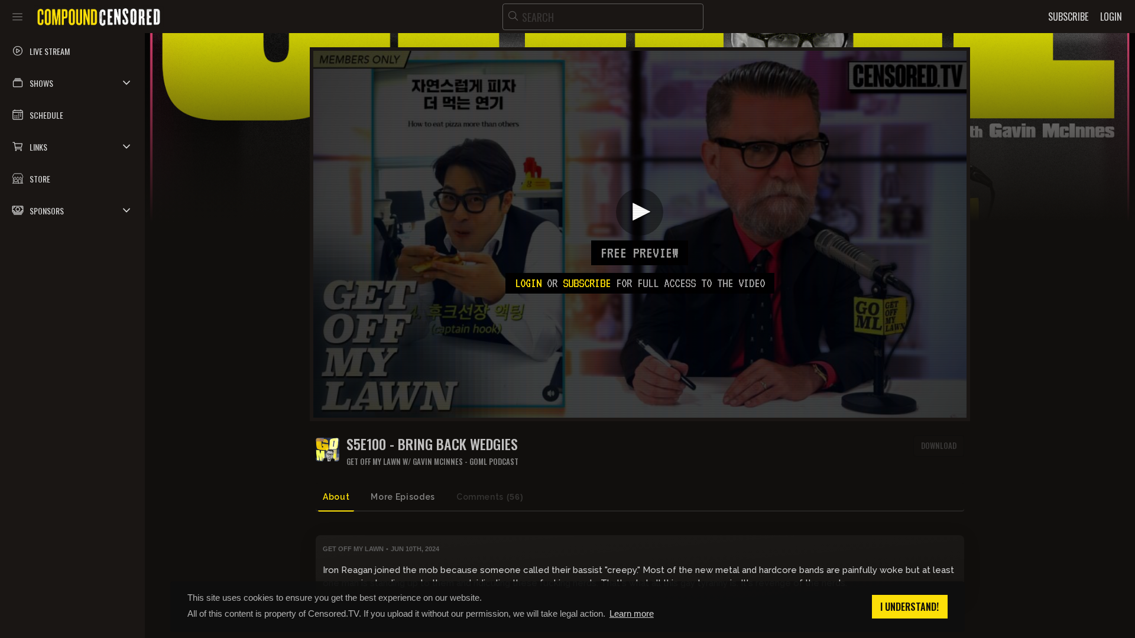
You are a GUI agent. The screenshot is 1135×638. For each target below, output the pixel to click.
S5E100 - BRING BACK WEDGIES (432, 444)
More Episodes (402, 497)
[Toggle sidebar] (17, 16)
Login (528, 283)
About (336, 497)
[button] (72, 83)
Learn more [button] (631, 613)
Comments (489, 497)
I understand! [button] (909, 607)
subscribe (587, 283)
